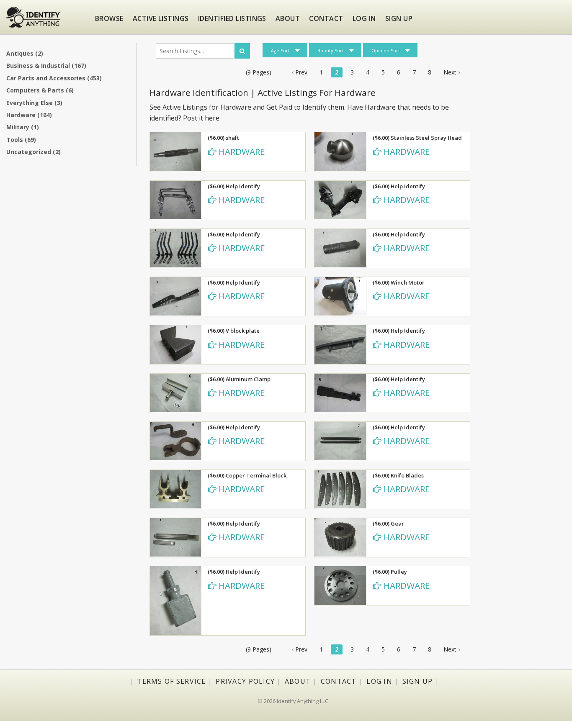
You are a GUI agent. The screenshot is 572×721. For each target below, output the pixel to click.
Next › (451, 72)
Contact (326, 18)
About (288, 18)
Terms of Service (171, 681)
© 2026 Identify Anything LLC (293, 701)
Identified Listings (232, 18)
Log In (379, 681)
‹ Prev (299, 72)
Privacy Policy (245, 681)
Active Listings (161, 18)
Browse (109, 18)
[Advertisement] (524, 173)
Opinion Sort (385, 50)
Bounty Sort (330, 50)
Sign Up (417, 681)
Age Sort (280, 50)
